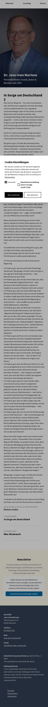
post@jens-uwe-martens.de (15, 645)
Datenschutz (10, 177)
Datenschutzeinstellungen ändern (24, 594)
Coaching (27, 3)
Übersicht (10, 3)
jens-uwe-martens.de (12, 638)
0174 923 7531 (9, 630)
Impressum (12, 696)
